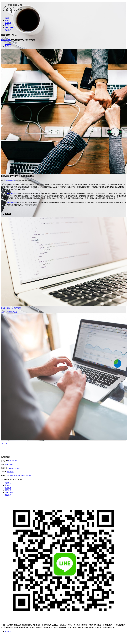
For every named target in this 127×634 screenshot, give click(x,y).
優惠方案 (8, 23)
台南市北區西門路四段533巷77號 (19, 475)
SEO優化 (8, 18)
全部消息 (8, 44)
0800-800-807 (12, 461)
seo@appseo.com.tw (14, 468)
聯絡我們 (8, 30)
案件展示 (8, 20)
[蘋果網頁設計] (13, 13)
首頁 (2, 40)
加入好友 (8, 631)
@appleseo (10, 472)
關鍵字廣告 (9, 27)
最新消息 (8, 25)
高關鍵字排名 (10, 180)
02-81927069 (9, 464)
